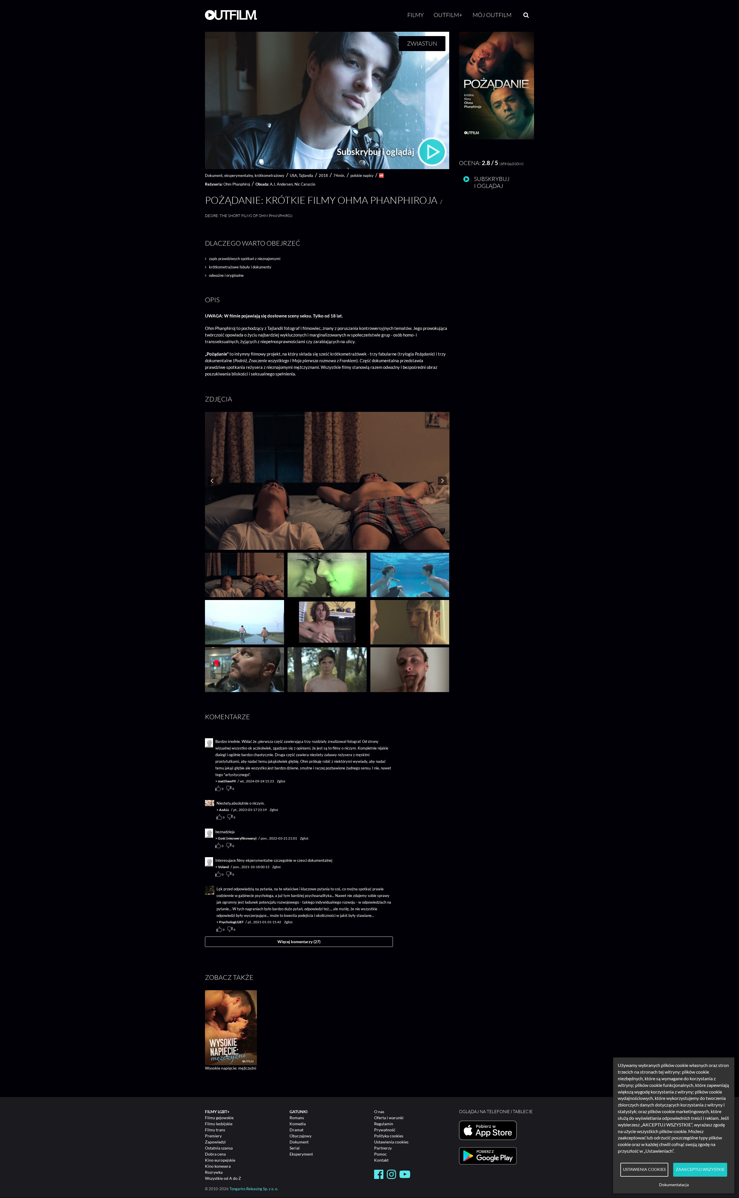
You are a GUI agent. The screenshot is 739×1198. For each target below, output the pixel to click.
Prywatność (384, 1129)
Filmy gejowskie (219, 1117)
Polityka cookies (388, 1135)
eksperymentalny (238, 175)
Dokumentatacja (674, 1184)
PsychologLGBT (231, 922)
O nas (379, 1111)
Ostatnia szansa (219, 1147)
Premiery (213, 1135)
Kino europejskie (220, 1160)
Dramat (296, 1129)
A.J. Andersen (281, 184)
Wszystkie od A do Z (223, 1178)
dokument (214, 175)
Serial (295, 1147)
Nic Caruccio (304, 184)
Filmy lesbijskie (218, 1123)
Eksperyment (301, 1154)
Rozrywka (214, 1172)
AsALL (224, 810)
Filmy (415, 14)
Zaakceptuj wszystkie (700, 1169)
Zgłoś (281, 781)
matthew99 (227, 781)
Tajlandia (306, 175)
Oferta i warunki (389, 1117)
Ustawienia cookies (391, 1141)
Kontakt (381, 1160)
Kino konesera (218, 1166)
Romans (297, 1117)
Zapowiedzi (215, 1141)
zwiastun (422, 43)
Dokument (299, 1141)
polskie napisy (362, 175)
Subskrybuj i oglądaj (376, 151)
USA (293, 175)
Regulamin (383, 1123)
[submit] (526, 15)
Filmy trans (215, 1129)
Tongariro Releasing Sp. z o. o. (253, 1189)
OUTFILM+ (448, 14)
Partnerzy (383, 1147)
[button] (496, 137)
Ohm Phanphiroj (236, 184)
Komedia (298, 1123)
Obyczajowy (300, 1135)
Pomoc (380, 1154)
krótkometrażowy (269, 175)
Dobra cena (215, 1154)
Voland (223, 867)
